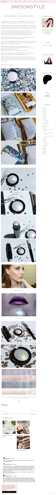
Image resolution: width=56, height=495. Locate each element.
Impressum (42, 1)
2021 (43, 111)
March (45, 142)
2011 (43, 152)
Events (25, 1)
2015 (43, 146)
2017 (43, 117)
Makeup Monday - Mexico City (23, 435)
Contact (35, 1)
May (44, 139)
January (45, 145)
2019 (43, 114)
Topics (15, 1)
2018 (43, 116)
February (45, 143)
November (45, 122)
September (45, 125)
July (44, 128)
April (44, 140)
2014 (43, 148)
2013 (43, 149)
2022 (43, 110)
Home (11, 1)
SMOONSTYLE (28, 7)
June (44, 137)
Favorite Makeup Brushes (22, 450)
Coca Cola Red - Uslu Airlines (48, 136)
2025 (43, 107)
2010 (43, 154)
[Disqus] (19, 470)
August (45, 126)
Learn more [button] (4, 489)
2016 (43, 119)
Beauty (19, 13)
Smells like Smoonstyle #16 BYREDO (8, 436)
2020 (44, 113)
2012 (43, 151)
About (30, 1)
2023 (43, 108)
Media (20, 1)
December (45, 120)
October (45, 123)
